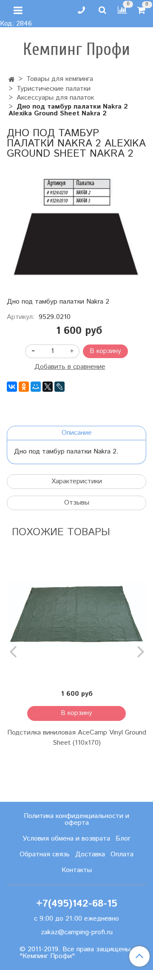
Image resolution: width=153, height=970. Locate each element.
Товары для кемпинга (59, 79)
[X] (47, 387)
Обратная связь (45, 854)
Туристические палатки (54, 89)
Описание (77, 433)
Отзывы (76, 503)
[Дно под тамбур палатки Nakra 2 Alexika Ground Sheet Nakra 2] (76, 228)
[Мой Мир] (36, 387)
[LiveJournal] (59, 387)
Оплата (121, 854)
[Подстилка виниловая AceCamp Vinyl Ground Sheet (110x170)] (76, 614)
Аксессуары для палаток (55, 98)
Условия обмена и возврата (66, 839)
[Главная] (11, 80)
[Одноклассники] (24, 387)
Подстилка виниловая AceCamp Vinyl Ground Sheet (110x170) (76, 738)
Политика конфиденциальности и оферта (76, 819)
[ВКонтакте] (12, 387)
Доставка (90, 854)
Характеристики (76, 481)
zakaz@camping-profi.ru (77, 932)
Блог (123, 839)
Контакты (77, 870)
